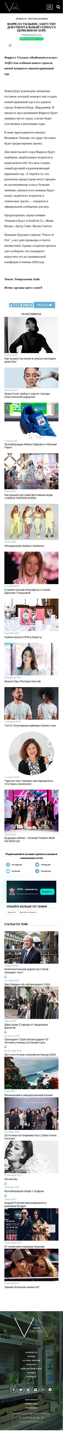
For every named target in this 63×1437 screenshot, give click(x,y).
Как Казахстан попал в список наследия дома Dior (30, 360)
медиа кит (31, 1404)
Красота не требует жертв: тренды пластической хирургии (27, 395)
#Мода (31, 1356)
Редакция (31, 1408)
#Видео (31, 1373)
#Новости (21, 19)
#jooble (31, 1377)
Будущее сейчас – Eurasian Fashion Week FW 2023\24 (29, 840)
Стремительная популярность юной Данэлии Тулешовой (27, 591)
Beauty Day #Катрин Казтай (22, 681)
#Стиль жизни (31, 1360)
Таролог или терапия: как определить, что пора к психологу (28, 782)
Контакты (31, 1400)
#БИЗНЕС (31, 1365)
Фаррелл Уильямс (28, 912)
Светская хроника (38, 19)
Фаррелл (12, 912)
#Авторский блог (31, 1369)
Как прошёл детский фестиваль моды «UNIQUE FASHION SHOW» (28, 497)
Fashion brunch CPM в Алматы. (23, 637)
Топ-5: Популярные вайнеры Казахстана (30, 725)
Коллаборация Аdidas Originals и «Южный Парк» (30, 446)
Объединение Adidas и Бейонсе (24, 546)
